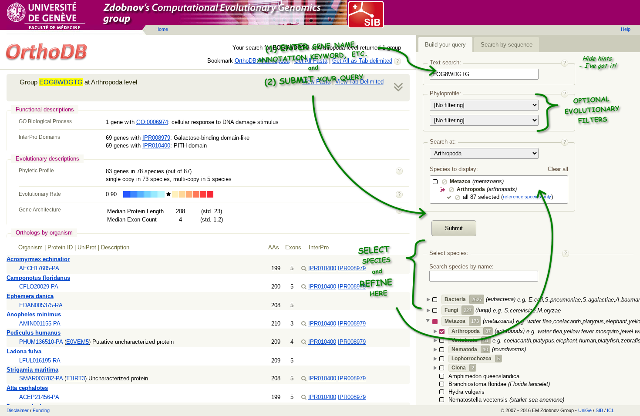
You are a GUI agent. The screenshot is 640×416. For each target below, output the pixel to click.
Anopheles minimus (34, 314)
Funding (41, 410)
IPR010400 (156, 145)
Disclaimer (18, 410)
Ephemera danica (30, 296)
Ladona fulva (24, 351)
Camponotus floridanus (38, 278)
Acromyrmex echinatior (38, 259)
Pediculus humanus (34, 332)
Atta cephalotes (27, 388)
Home (161, 29)
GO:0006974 (152, 122)
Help (625, 29)
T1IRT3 (75, 378)
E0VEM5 (77, 342)
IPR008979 (156, 137)
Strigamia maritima (32, 369)
